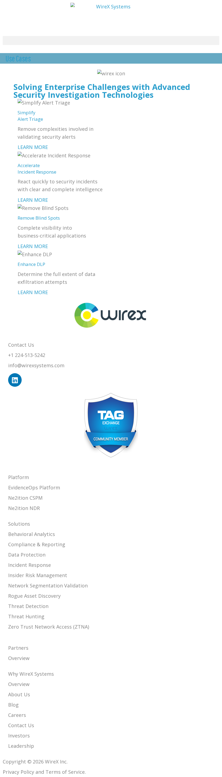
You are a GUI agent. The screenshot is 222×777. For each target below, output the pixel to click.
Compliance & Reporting (36, 544)
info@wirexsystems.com (36, 365)
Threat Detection (28, 606)
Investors (19, 735)
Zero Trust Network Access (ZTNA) (48, 626)
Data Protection (26, 554)
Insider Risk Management (37, 575)
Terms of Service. (65, 772)
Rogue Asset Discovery (34, 596)
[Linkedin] (15, 380)
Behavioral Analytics (31, 534)
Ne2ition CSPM (25, 498)
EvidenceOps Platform (34, 487)
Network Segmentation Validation (48, 585)
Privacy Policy (18, 772)
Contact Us (21, 725)
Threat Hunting (26, 616)
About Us (19, 694)
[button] (111, 40)
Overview (19, 658)
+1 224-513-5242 (26, 355)
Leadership (21, 746)
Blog (13, 704)
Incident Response (29, 565)
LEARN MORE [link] (33, 147)
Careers (17, 715)
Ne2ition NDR (24, 508)
